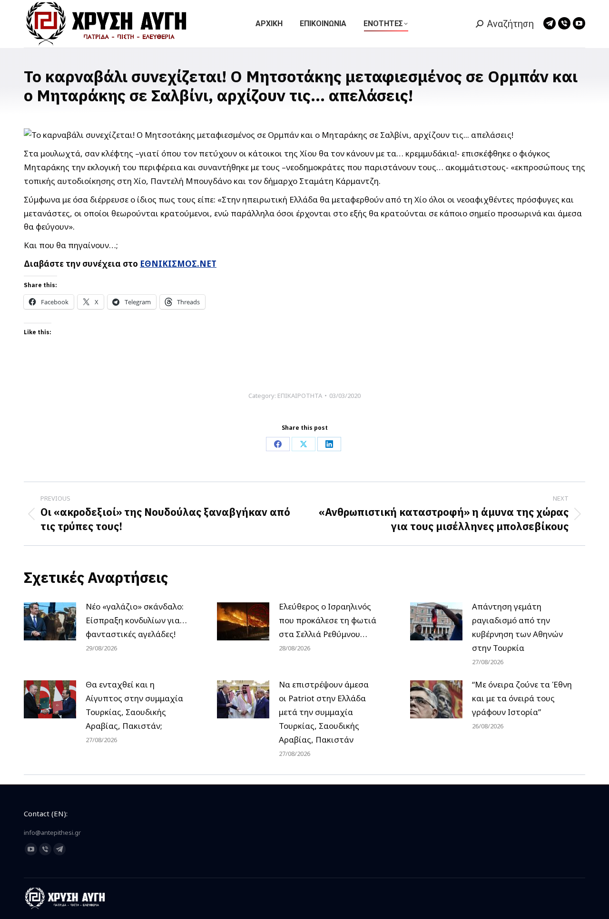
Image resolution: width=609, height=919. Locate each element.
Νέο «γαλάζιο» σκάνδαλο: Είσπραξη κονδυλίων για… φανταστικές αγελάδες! (136, 620)
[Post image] (50, 621)
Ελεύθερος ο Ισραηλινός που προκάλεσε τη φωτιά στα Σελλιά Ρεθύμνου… (327, 620)
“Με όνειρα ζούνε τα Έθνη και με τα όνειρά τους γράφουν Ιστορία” (522, 698)
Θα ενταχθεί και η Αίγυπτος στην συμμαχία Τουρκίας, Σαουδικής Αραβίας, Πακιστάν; (134, 705)
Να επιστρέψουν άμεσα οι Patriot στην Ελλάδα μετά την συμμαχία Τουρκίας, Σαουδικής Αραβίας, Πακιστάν (324, 712)
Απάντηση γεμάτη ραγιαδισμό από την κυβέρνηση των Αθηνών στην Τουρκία (517, 627)
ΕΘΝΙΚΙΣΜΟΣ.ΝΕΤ (178, 263)
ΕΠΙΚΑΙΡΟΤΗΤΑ (299, 395)
